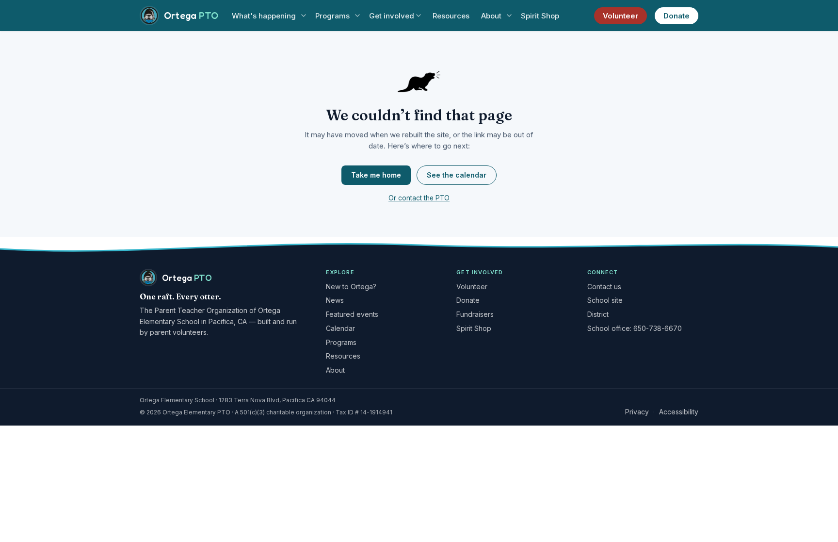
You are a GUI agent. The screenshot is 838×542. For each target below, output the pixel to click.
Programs (332, 15)
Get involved (391, 15)
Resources (451, 15)
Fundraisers (475, 314)
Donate (676, 15)
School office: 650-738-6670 (634, 328)
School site (605, 300)
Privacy (637, 412)
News (335, 300)
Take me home (376, 175)
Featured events (352, 314)
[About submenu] (509, 15)
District (598, 314)
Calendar (340, 328)
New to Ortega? (351, 286)
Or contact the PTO (419, 198)
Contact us (604, 286)
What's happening (264, 15)
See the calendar (456, 175)
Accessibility (678, 412)
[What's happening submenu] (303, 15)
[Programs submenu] (357, 15)
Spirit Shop (540, 15)
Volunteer (620, 15)
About (491, 15)
